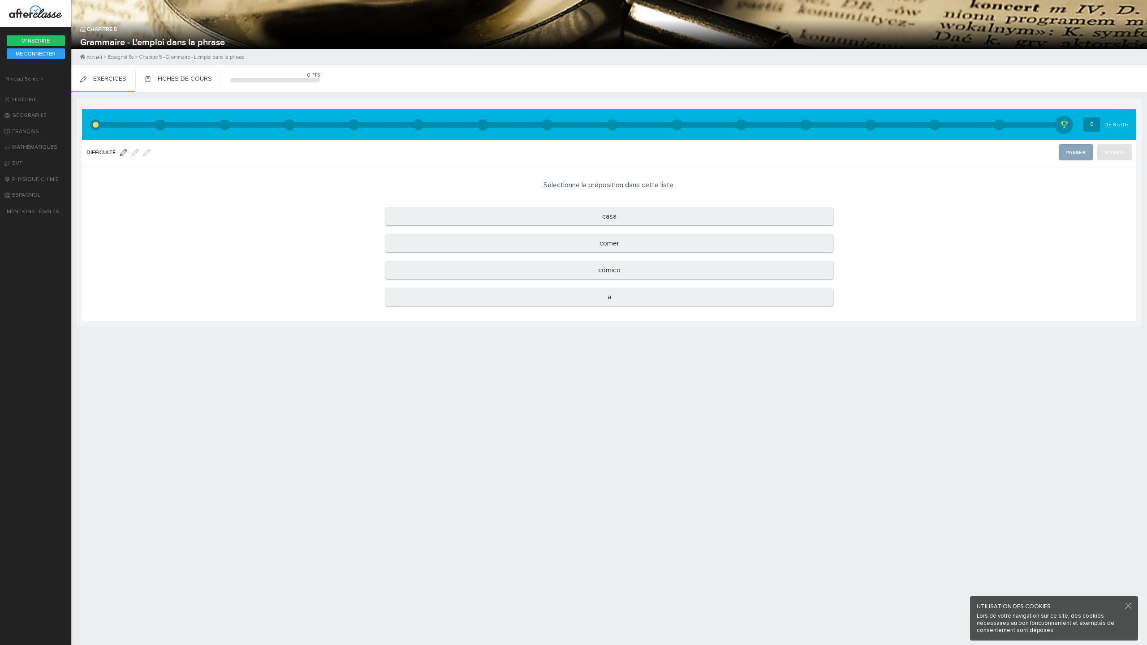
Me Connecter (36, 53)
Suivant (1114, 152)
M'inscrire (36, 40)
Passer (1076, 152)
